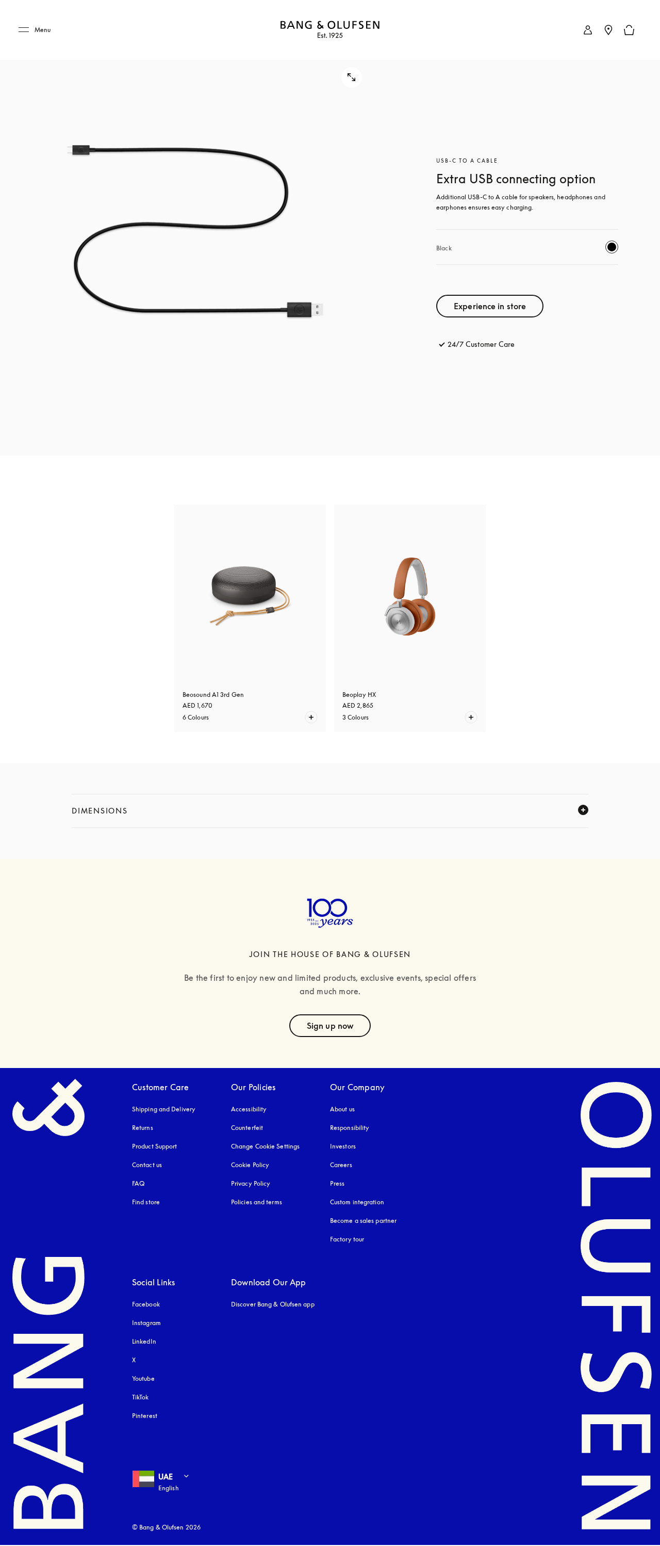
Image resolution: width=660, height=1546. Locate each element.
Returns (142, 1127)
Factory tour (347, 1239)
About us (342, 1109)
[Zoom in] (196, 228)
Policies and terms (256, 1202)
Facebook (146, 1304)
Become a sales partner (363, 1220)
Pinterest (144, 1416)
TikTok (140, 1397)
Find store (146, 1202)
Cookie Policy (250, 1165)
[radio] (611, 247)
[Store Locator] (608, 30)
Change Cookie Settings (265, 1146)
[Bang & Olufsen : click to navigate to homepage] (330, 30)
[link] (588, 30)
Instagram (146, 1323)
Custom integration (357, 1202)
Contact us (147, 1165)
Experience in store (490, 306)
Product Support (154, 1146)
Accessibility (249, 1109)
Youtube (143, 1378)
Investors (343, 1146)
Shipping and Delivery (163, 1109)
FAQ (138, 1183)
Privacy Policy (250, 1183)
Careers (341, 1165)
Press (337, 1183)
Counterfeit (247, 1127)
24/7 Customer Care (481, 344)
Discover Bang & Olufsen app (273, 1304)
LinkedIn (144, 1341)
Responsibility (349, 1127)
